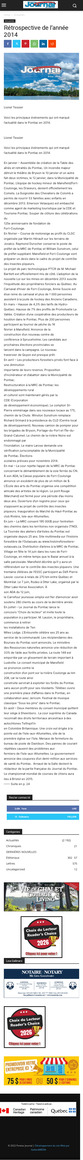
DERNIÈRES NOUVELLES (21, 852)
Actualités (19, 14)
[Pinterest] (25, 44)
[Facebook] (8, 44)
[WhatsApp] (34, 44)
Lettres (10, 863)
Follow (71, 816)
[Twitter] (16, 44)
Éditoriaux (12, 858)
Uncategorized (15, 869)
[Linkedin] (43, 44)
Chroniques (13, 846)
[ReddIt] (52, 44)
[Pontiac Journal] (40, 4)
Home (7, 14)
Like (74, 808)
